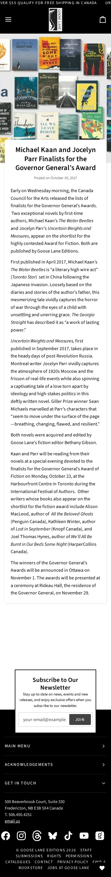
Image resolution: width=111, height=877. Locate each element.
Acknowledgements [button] (29, 764)
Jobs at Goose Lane (68, 868)
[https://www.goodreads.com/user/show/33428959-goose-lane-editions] (102, 835)
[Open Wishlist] (102, 868)
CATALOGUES (17, 862)
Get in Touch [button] (20, 783)
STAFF (86, 850)
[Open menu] (13, 19)
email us (12, 821)
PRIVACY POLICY (73, 862)
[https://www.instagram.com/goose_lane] (24, 835)
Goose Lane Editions (42, 850)
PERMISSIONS (79, 856)
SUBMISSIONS (29, 856)
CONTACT (44, 862)
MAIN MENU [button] (17, 746)
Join (80, 719)
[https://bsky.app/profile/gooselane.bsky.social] (55, 836)
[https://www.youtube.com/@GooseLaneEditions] (87, 835)
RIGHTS (54, 856)
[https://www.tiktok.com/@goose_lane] (71, 835)
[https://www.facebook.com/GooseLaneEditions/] (8, 835)
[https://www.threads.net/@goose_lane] (40, 835)
